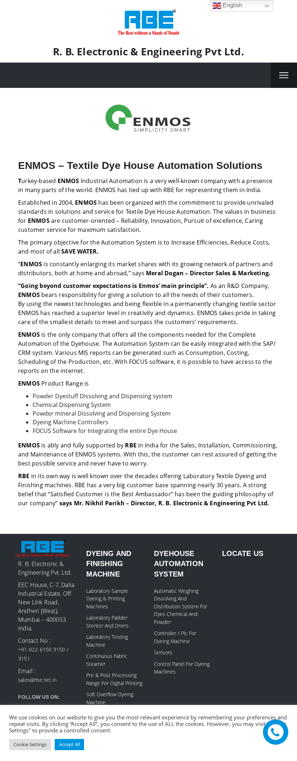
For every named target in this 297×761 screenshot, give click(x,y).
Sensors (163, 652)
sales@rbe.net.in (37, 679)
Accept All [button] (69, 744)
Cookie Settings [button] (30, 744)
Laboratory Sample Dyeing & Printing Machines (107, 598)
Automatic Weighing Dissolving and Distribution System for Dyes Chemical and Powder (180, 606)
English (231, 5)
